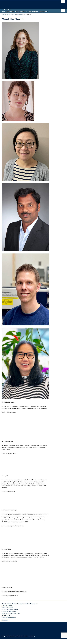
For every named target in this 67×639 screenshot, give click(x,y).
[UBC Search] (63, 2)
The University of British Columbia (29, 3)
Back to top (5, 620)
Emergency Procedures (7, 636)
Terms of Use (18, 636)
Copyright (25, 636)
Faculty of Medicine (7, 14)
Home (13, 14)
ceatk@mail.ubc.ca (10, 617)
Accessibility (32, 636)
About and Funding (19, 14)
